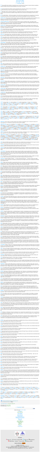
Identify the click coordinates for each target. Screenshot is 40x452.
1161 (7, 105)
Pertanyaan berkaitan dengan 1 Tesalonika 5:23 (10, 400)
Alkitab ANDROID (20, 412)
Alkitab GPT (20, 424)
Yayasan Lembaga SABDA (17, 439)
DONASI (23, 443)
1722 (13, 104)
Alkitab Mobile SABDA (20, 0)
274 (8, 104)
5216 (12, 105)
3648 (2, 104)
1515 (18, 102)
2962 (25, 104)
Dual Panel (20, 426)
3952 (20, 104)
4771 (22, 135)
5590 (16, 103)
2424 (2, 105)
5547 (34, 104)
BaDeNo (20, 423)
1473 (6, 139)
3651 (2, 103)
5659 (16, 125)
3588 (7, 103)
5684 (2, 130)
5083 (32, 103)
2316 (9, 102)
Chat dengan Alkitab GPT (11, 403)
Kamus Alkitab (20, 413)
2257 (29, 104)
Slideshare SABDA (29, 441)
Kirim (12, 401)
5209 (31, 102)
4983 (26, 103)
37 (27, 102)
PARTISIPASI (20, 443)
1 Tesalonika (19, 3)
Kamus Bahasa (20, 414)
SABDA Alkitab (11, 441)
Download (20, 411)
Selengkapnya (32, 439)
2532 (20, 103)
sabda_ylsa (9, 439)
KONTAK (16, 443)
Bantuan (20, 425)
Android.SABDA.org (20, 421)
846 (4, 105)
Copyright (20, 419)
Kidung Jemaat (20, 416)
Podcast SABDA (21, 441)
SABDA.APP (20, 422)
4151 (11, 103)
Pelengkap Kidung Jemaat (20, 417)
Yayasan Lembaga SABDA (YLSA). (16, 446)
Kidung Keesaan (20, 415)
